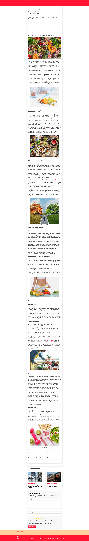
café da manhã (49, 340)
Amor (48, 483)
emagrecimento (40, 263)
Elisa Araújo (39, 35)
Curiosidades (42, 4)
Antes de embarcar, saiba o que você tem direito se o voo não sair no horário (35, 486)
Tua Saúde (33, 455)
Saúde (47, 4)
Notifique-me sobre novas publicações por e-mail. (40, 523)
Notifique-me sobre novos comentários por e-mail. (40, 520)
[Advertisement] (44, 27)
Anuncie (19, 532)
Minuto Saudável (40, 455)
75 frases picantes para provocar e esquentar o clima (54, 485)
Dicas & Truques (53, 4)
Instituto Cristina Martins (46, 108)
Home (29, 9)
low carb (57, 180)
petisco (53, 345)
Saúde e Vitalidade (46, 371)
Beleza (70, 4)
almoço (50, 341)
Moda (66, 4)
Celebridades (61, 4)
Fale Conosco (20, 531)
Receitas (36, 4)
